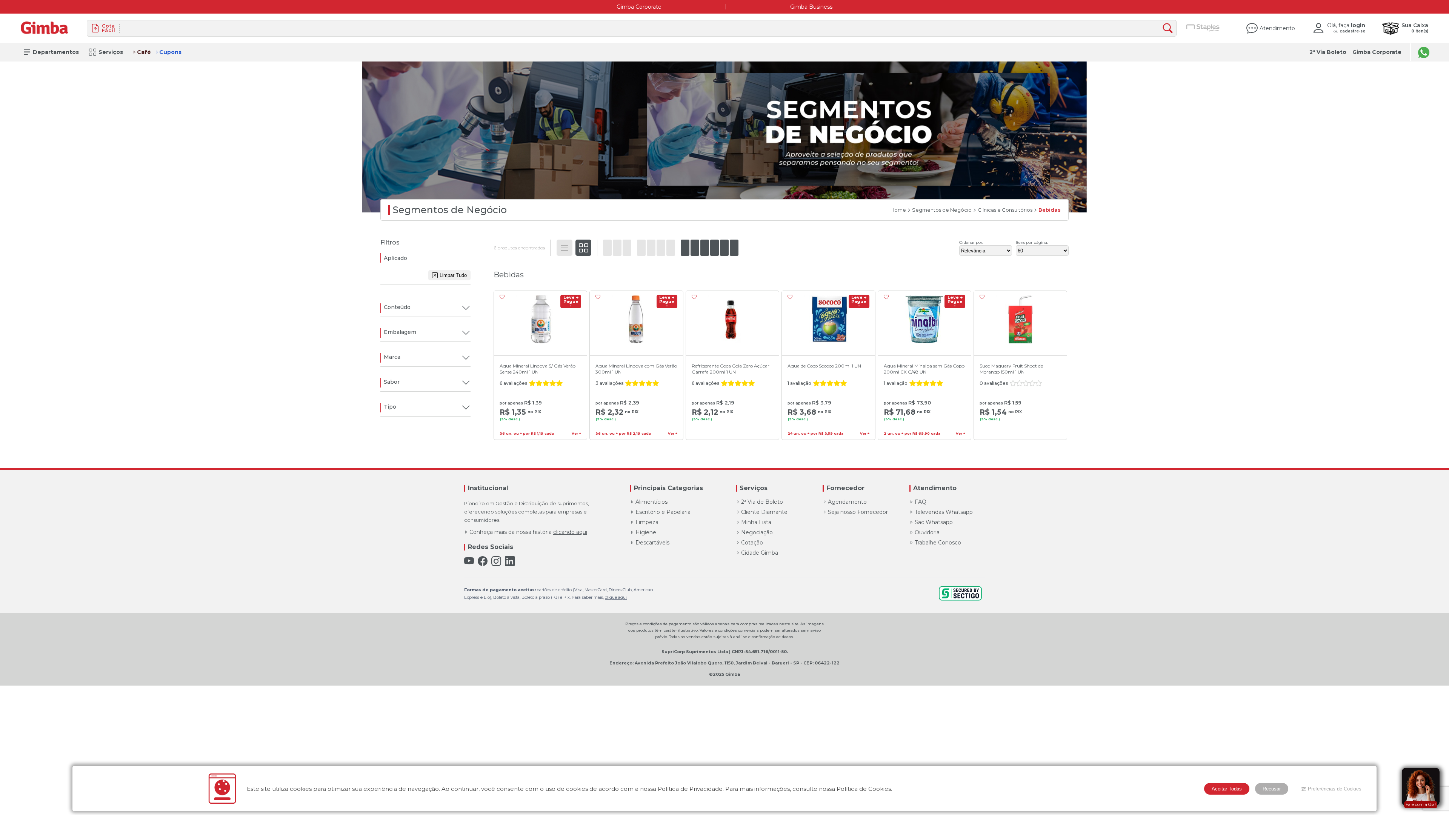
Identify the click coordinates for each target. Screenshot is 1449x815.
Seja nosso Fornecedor (858, 512)
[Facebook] (483, 561)
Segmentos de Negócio (942, 210)
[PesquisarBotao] (1169, 28)
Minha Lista (756, 522)
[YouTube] (469, 561)
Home (898, 210)
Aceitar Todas (1227, 789)
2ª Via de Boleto (762, 501)
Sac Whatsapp (934, 522)
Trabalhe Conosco (938, 542)
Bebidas (1049, 210)
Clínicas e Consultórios (1005, 210)
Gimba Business (811, 6)
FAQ (920, 501)
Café (144, 52)
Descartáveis (652, 542)
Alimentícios (651, 501)
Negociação (757, 532)
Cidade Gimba (759, 552)
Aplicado (395, 258)
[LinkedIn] (510, 561)
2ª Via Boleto (1327, 52)
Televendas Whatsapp (944, 512)
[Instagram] (496, 561)
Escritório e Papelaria (663, 512)
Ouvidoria (927, 532)
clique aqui (616, 597)
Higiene (645, 532)
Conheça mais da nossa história (528, 532)
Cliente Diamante (764, 512)
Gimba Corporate (639, 6)
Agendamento (847, 501)
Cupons (170, 52)
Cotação (752, 542)
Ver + (576, 433)
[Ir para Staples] (1203, 28)
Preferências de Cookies (1334, 789)
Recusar (1272, 789)
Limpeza (646, 522)
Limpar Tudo (453, 275)
